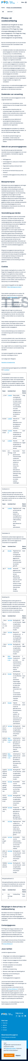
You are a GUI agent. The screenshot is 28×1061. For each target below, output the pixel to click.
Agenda (5, 1025)
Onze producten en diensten (8, 1037)
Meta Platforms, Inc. (10, 658)
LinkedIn (10, 395)
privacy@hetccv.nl (7, 943)
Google (9, 550)
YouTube (10, 620)
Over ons (5, 1023)
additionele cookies (11, 1048)
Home (3, 7)
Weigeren (18, 1055)
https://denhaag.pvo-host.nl (14, 287)
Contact (5, 1029)
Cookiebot (6, 369)
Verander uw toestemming (8, 362)
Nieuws (5, 1027)
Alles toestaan (9, 1055)
